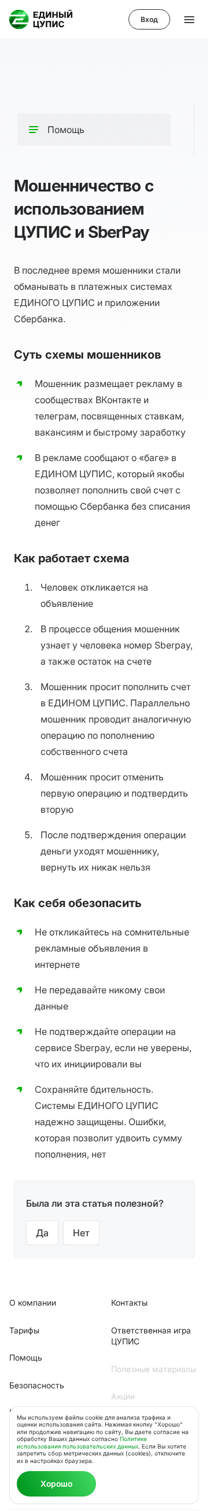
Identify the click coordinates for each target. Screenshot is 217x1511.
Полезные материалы (153, 1369)
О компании (32, 1302)
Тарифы (24, 1330)
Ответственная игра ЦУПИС (151, 1336)
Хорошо (56, 1483)
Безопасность (36, 1385)
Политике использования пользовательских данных (82, 1442)
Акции (123, 1396)
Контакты (129, 1302)
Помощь (25, 1357)
